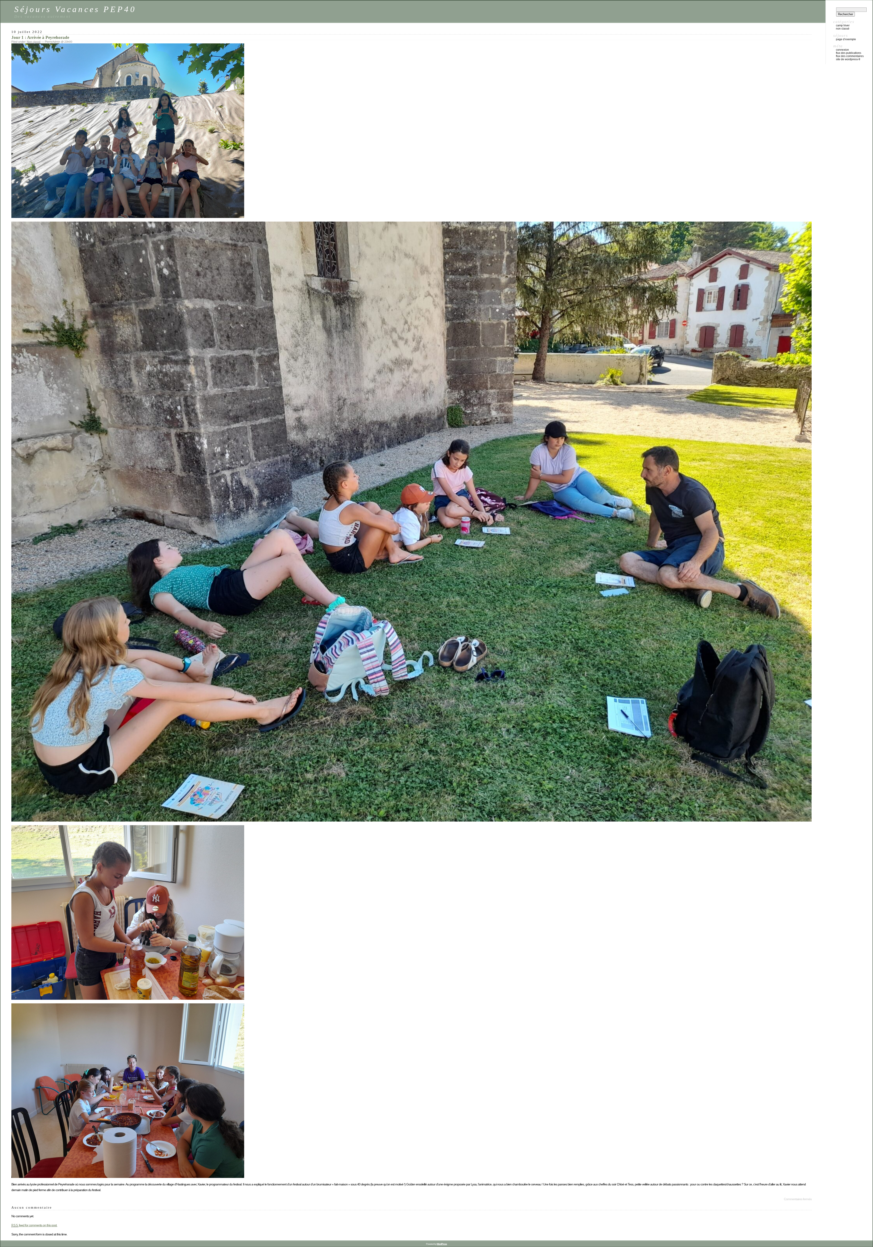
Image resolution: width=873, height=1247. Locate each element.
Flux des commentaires (850, 56)
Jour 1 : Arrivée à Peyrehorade (40, 37)
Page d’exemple (846, 39)
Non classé (34, 41)
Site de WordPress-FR (848, 59)
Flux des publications (848, 53)
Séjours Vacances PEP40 (75, 9)
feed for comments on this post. (34, 1225)
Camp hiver (843, 25)
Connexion (842, 49)
